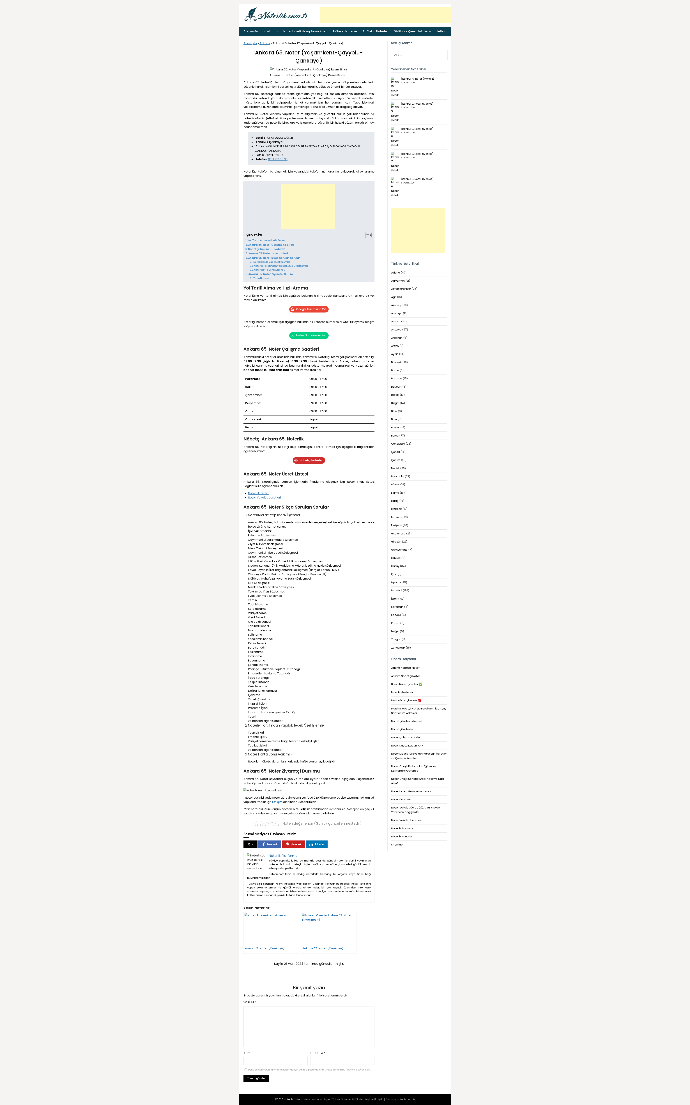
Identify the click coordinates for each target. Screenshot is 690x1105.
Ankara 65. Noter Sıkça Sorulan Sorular (274, 258)
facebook (272, 844)
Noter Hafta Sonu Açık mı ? (269, 270)
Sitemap (397, 844)
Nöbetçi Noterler (345, 31)
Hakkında (271, 31)
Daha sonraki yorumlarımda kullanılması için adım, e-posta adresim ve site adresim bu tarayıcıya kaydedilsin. (309, 1069)
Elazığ (395, 501)
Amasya (396, 313)
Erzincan (396, 509)
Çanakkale (398, 443)
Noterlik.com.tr (406, 1099)
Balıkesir (396, 362)
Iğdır (394, 574)
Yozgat (396, 639)
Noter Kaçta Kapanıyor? (407, 745)
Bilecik (395, 395)
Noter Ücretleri (258, 493)
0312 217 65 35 (278, 159)
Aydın (394, 354)
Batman (396, 378)
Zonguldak (398, 647)
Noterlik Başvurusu (403, 828)
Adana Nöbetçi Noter (405, 668)
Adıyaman (398, 280)
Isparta (396, 582)
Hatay (395, 566)
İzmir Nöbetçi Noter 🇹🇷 (406, 700)
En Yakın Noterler (375, 31)
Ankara (264, 43)
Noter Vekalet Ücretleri (264, 497)
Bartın (395, 370)
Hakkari (396, 558)
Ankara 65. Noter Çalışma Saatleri (271, 245)
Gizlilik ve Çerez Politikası (412, 31)
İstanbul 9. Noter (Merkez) (417, 103)
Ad (246, 1053)
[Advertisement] (385, 15)
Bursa (395, 435)
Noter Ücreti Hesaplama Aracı (305, 31)
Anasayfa (250, 31)
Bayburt (396, 387)
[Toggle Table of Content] (367, 235)
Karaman (397, 607)
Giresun (396, 541)
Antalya (396, 329)
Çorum (395, 460)
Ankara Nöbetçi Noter (405, 676)
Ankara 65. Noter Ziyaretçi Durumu (271, 274)
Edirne (395, 493)
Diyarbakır (397, 476)
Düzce (395, 484)
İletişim (442, 31)
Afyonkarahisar (401, 289)
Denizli (395, 468)
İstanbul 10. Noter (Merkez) (417, 79)
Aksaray (396, 305)
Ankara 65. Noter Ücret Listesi (268, 253)
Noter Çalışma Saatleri (406, 737)
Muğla (395, 631)
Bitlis (394, 411)
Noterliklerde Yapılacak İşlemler (271, 262)
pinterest (296, 844)
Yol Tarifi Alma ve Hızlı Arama (266, 240)
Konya (395, 623)
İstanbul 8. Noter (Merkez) (417, 129)
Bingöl (395, 403)
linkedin (319, 844)
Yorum (249, 1002)
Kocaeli (396, 615)
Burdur (395, 427)
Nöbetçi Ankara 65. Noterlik (266, 249)
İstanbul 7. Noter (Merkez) (417, 154)
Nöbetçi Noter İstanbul (406, 721)
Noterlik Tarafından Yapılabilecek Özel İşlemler (281, 266)
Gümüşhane (399, 550)
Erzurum (396, 517)
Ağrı (393, 297)
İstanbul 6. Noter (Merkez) (417, 179)
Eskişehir (396, 525)
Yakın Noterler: (261, 278)
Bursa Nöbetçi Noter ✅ (406, 684)
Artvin (395, 346)
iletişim (277, 802)
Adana (395, 272)
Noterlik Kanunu (401, 836)
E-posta (317, 1053)
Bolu (394, 419)
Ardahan (396, 338)
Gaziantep (398, 533)
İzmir (394, 599)
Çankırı (395, 452)
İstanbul (396, 590)
